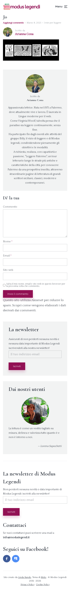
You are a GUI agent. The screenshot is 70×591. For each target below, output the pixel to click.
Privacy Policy (27, 584)
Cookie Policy (42, 584)
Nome (8, 241)
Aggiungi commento (13, 23)
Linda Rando (24, 577)
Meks (43, 577)
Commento (10, 206)
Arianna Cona (35, 100)
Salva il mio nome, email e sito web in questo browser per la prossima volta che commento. (35, 285)
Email (7, 255)
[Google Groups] (15, 558)
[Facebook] (6, 558)
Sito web (8, 270)
